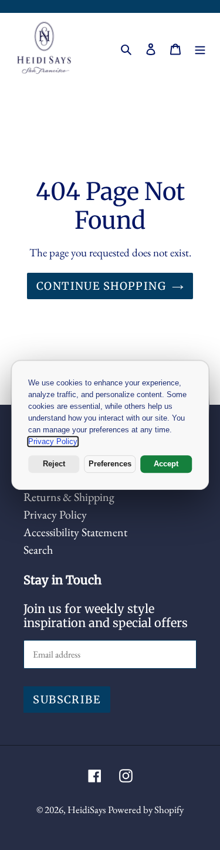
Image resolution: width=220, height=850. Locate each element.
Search (38, 549)
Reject (54, 464)
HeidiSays (86, 809)
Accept (166, 464)
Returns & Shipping (68, 496)
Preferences (110, 464)
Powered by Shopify (146, 809)
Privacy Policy (55, 514)
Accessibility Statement (75, 532)
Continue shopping (101, 286)
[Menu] (200, 47)
